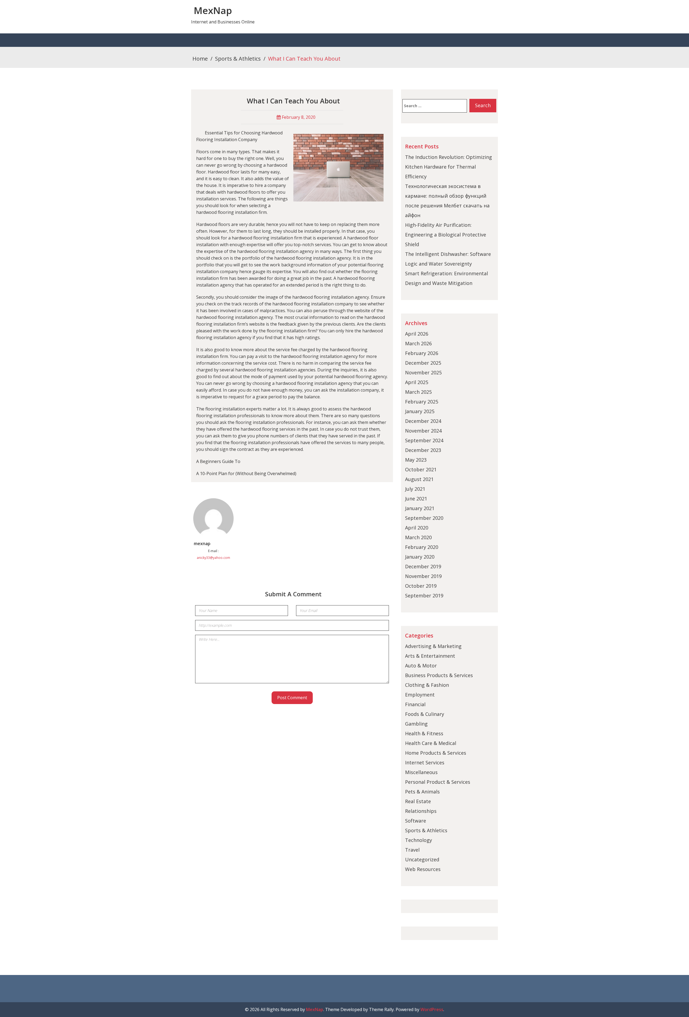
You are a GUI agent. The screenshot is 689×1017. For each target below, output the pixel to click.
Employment (420, 694)
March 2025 (418, 392)
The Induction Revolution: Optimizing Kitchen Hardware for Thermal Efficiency (448, 167)
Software (415, 820)
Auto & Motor (421, 665)
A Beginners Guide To (218, 461)
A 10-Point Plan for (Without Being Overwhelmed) (246, 473)
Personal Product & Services (437, 782)
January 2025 (419, 411)
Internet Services (424, 762)
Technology (418, 840)
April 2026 (416, 333)
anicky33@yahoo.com (213, 557)
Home (200, 58)
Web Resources (423, 869)
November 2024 (423, 430)
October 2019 (421, 586)
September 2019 (424, 595)
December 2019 (423, 566)
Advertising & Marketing (433, 646)
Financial (415, 704)
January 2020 (419, 556)
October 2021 (421, 469)
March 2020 (418, 537)
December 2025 (423, 363)
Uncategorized (422, 859)
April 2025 (416, 382)
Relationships (421, 811)
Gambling (416, 723)
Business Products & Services (439, 675)
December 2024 (423, 421)
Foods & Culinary (424, 714)
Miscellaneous (421, 772)
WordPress (431, 1009)
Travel (412, 850)
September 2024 (424, 440)
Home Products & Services (435, 753)
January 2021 (419, 508)
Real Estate (418, 801)
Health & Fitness (424, 733)
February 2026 (421, 353)
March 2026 (418, 343)
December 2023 (423, 450)
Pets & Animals (422, 791)
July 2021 (415, 489)
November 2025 (423, 372)
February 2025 (421, 401)
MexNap (213, 10)
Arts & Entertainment (430, 656)
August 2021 (419, 479)
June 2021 (416, 498)
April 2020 (416, 527)
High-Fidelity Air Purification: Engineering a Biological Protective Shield (445, 235)
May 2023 (416, 460)
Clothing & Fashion (427, 685)
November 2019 (423, 576)
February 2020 (421, 547)
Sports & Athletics (238, 58)
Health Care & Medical (430, 743)
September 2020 (424, 518)
